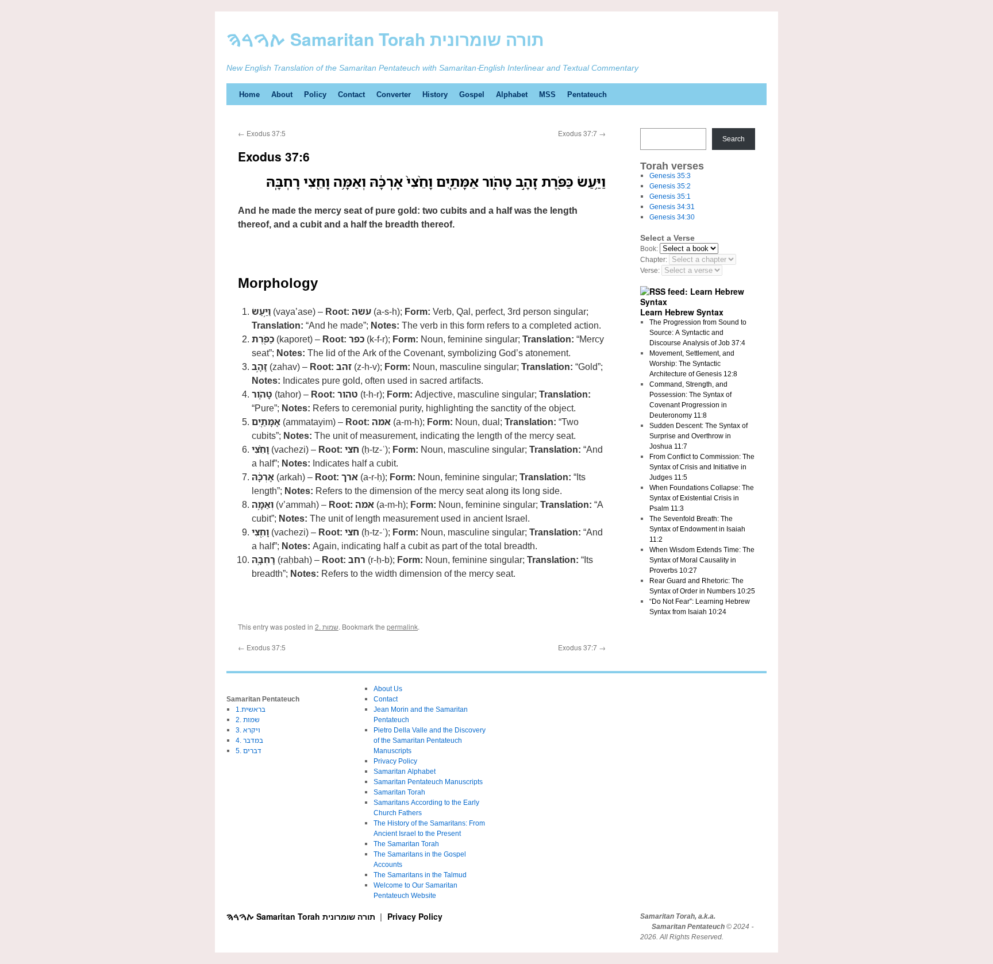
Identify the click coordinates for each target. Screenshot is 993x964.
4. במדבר (249, 740)
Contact (351, 94)
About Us (388, 688)
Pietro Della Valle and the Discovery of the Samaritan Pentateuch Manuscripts (430, 740)
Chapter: (653, 259)
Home (249, 94)
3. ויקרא (248, 730)
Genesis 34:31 (672, 206)
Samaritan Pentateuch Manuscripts (428, 781)
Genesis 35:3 (670, 175)
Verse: (650, 270)
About (281, 94)
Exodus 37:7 (582, 133)
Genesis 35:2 (670, 186)
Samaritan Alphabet (405, 771)
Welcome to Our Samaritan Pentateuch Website (415, 890)
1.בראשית (250, 709)
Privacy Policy (395, 761)
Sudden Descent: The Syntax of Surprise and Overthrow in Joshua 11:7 (698, 436)
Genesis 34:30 (672, 217)
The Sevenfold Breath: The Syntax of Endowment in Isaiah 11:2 (697, 529)
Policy (315, 94)
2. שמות (326, 626)
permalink (402, 626)
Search (733, 139)
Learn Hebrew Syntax (681, 312)
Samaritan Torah (399, 792)
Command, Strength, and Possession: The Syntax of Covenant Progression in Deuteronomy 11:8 (690, 399)
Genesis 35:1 (670, 196)
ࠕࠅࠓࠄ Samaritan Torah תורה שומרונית (385, 38)
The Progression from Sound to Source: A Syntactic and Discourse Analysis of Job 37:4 (697, 332)
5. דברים (248, 750)
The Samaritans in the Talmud (420, 875)
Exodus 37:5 (262, 133)
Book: (649, 248)
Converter (393, 94)
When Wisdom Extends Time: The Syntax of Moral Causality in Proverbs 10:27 (702, 560)
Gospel (471, 94)
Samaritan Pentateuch (688, 926)
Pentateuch (587, 94)
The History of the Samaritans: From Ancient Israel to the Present (429, 828)
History (435, 94)
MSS (547, 94)
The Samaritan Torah (406, 844)
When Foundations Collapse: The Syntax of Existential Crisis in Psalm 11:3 (701, 498)
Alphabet (512, 94)
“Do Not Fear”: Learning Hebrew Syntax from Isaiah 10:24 (699, 606)
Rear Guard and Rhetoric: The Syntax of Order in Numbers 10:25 (702, 586)
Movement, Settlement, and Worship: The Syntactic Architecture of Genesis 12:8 (693, 363)
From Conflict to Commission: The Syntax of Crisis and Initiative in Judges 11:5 (702, 467)
